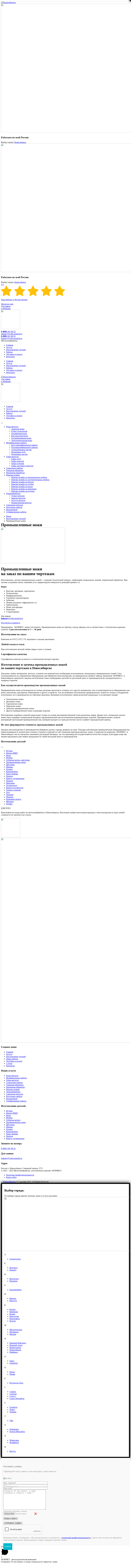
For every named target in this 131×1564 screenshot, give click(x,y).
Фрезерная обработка (15, 473)
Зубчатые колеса (13, 1120)
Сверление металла (14, 505)
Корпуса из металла (14, 788)
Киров (12, 1314)
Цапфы (9, 804)
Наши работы (12, 1059)
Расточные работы (14, 507)
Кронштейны (12, 771)
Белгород (13, 1268)
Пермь (12, 1374)
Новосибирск (20, 142)
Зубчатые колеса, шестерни (18, 760)
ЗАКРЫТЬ (7, 1546)
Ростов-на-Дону (16, 1383)
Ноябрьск (13, 1352)
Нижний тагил (15, 1345)
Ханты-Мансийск (17, 1431)
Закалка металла (18, 498)
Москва (12, 1334)
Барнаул (12, 1270)
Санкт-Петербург (17, 1398)
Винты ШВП (12, 753)
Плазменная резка (19, 433)
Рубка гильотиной (19, 431)
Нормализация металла (21, 503)
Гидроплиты (11, 785)
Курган (12, 1321)
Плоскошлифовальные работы (24, 447)
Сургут (12, 1396)
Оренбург (13, 1363)
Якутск (12, 1451)
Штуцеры (10, 765)
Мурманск (14, 1332)
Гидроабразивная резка (21, 438)
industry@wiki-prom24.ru (11, 334)
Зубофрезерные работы (16, 512)
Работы (9, 352)
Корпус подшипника (15, 778)
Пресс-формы (12, 774)
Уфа (11, 1420)
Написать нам (7, 304)
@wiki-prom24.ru (12, 618)
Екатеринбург (15, 1290)
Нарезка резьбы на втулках (23, 491)
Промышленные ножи (16, 762)
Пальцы (9, 781)
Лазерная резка (17, 429)
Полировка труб (18, 452)
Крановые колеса (13, 799)
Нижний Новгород (17, 1343)
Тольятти (13, 1407)
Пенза (12, 1372)
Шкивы (9, 767)
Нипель (9, 776)
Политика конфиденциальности (20, 1175)
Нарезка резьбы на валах (22, 486)
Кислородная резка (19, 436)
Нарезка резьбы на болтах (22, 482)
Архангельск (15, 1259)
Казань (12, 1309)
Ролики (9, 769)
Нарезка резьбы (13, 475)
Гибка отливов (17, 463)
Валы (8, 755)
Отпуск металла (18, 500)
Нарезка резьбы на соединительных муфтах (30, 480)
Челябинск (14, 1442)
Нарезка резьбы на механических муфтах (29, 477)
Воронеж (13, 1281)
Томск (12, 1409)
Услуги (9, 347)
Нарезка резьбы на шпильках (24, 489)
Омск (11, 1361)
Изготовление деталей (16, 350)
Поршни (10, 795)
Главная (9, 345)
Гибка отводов (17, 461)
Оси (8, 792)
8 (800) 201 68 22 (8, 1148)
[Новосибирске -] (8, 2)
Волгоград (14, 1279)
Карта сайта (11, 1177)
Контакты (10, 357)
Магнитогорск (15, 1330)
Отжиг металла (18, 496)
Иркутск (13, 1301)
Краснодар (14, 1316)
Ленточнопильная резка (21, 440)
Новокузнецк (15, 1347)
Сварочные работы (14, 468)
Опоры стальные (13, 790)
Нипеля (9, 1136)
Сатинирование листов (21, 450)
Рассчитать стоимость (10, 623)
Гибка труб (16, 459)
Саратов (13, 1394)
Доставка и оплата (14, 354)
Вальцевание (12, 510)
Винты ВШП (12, 1113)
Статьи (9, 1063)
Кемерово (13, 1312)
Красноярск (14, 1319)
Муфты (9, 758)
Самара (12, 1392)
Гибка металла (12, 457)
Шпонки (10, 801)
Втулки (9, 751)
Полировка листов (19, 454)
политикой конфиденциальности (76, 1538)
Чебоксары (14, 1440)
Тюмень (12, 1412)
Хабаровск (14, 1429)
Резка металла (12, 427)
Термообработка (13, 493)
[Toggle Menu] (2, 747)
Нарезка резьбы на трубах (22, 484)
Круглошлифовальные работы (24, 445)
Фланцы (9, 797)
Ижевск (12, 1298)
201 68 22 (8, 331)
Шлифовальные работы (16, 443)
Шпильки (10, 783)
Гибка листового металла (22, 466)
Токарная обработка (15, 470)
